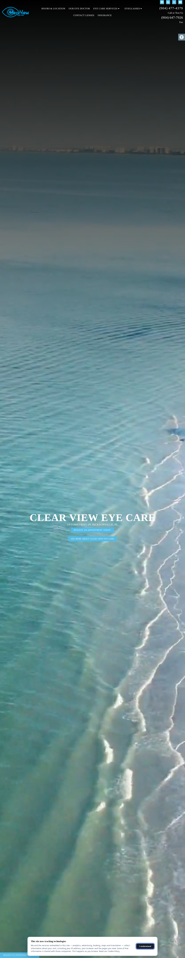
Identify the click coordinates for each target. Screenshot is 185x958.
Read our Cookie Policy (109, 951)
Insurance (105, 15)
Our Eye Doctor (79, 8)
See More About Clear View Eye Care (92, 539)
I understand (145, 946)
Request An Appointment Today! (19, 955)
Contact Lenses (83, 15)
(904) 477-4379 (171, 8)
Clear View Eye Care (92, 517)
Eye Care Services (105, 8)
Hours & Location (53, 8)
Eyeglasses (132, 8)
